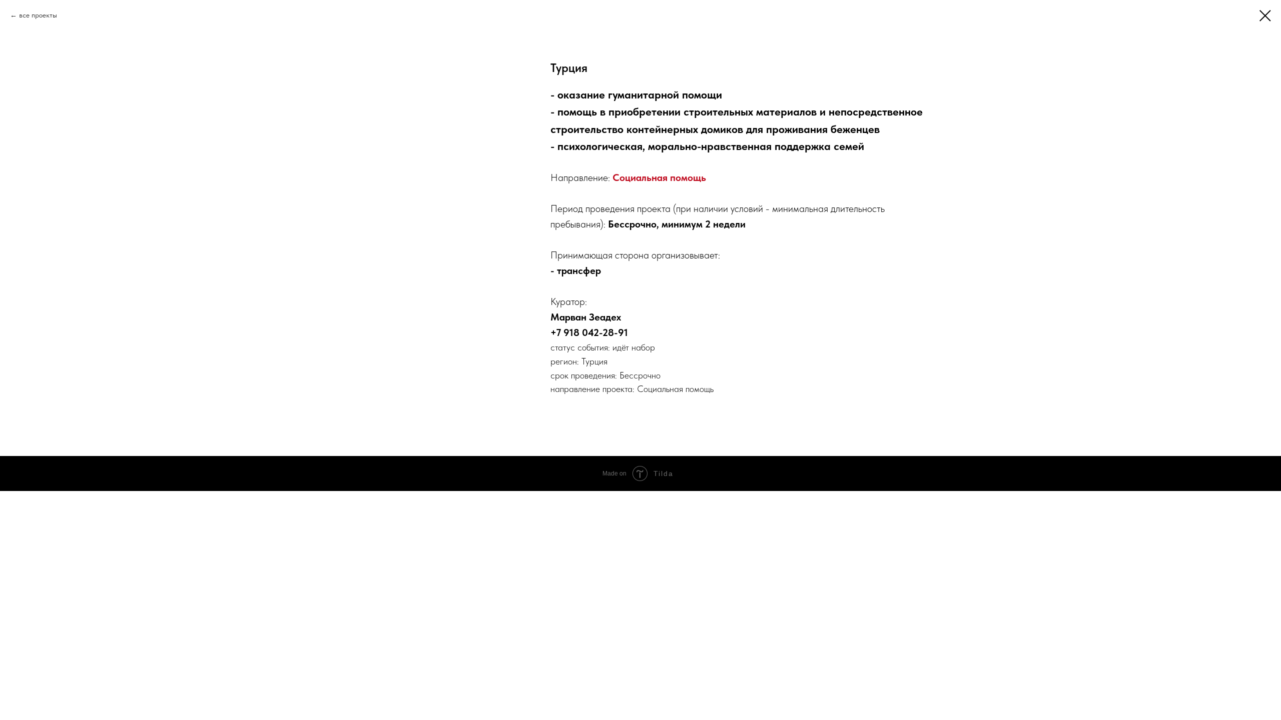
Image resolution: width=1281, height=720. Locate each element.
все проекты (38, 15)
